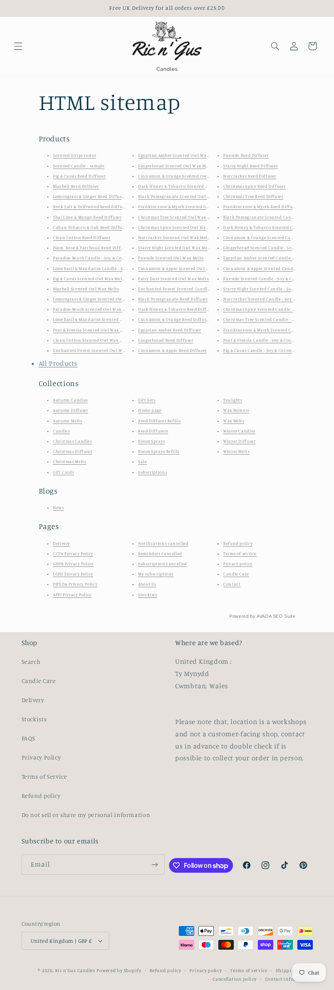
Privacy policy (238, 563)
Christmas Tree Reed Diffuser (253, 196)
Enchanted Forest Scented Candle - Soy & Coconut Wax (195, 288)
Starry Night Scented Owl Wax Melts (175, 247)
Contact (231, 584)
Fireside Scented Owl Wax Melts (171, 257)
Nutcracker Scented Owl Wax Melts (174, 237)
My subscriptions (156, 573)
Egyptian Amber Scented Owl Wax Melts (179, 155)
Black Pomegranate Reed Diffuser (173, 298)
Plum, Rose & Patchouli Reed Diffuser (91, 247)
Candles (61, 430)
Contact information (289, 979)
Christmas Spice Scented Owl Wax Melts (179, 227)
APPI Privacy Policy (72, 594)
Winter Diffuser (239, 441)
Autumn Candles (70, 399)
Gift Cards (63, 472)
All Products (58, 363)
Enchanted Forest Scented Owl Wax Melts (96, 350)
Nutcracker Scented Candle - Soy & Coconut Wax (274, 298)
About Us (147, 584)
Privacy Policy (41, 757)
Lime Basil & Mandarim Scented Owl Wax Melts (101, 319)
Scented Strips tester (74, 155)
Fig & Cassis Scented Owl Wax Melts (89, 278)
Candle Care (236, 573)
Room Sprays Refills (158, 451)
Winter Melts (236, 451)
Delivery (61, 543)
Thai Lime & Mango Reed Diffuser (87, 217)
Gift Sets (147, 399)
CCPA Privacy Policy (73, 553)
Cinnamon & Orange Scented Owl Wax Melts (184, 175)
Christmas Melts (69, 461)
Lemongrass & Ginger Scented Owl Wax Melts (99, 298)
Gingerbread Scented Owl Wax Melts (175, 165)
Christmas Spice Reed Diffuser (254, 186)
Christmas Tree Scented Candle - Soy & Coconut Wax (277, 319)
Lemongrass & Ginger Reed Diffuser (89, 196)
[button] (18, 46)
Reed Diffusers (153, 430)
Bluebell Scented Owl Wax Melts (86, 288)
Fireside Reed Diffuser (246, 155)
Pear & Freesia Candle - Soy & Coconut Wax (267, 340)
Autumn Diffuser (70, 410)
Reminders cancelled (160, 553)
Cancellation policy (235, 979)
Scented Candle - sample (79, 165)
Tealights (232, 399)
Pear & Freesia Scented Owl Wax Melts (92, 329)
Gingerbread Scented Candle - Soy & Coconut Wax (275, 247)
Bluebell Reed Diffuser (76, 186)
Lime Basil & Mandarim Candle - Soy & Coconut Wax (106, 268)
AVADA (264, 616)
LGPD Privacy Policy (73, 573)
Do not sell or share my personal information (86, 814)
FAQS (29, 738)
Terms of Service (44, 776)
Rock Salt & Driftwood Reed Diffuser (90, 206)
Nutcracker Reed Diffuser (249, 175)
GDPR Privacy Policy (73, 563)
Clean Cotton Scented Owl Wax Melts (91, 340)
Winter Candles (239, 430)
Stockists (147, 594)
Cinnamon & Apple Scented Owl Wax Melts (182, 268)
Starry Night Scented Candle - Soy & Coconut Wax (275, 288)
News (58, 507)
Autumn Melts (67, 420)
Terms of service (240, 553)
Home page (150, 410)
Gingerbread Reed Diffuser (165, 340)
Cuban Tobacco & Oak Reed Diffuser (90, 227)
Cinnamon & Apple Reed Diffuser (172, 350)
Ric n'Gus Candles (75, 970)
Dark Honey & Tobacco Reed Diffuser (176, 309)
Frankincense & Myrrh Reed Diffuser (261, 206)
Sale (142, 461)
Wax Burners (236, 410)
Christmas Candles (72, 441)
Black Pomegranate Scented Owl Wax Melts (183, 196)
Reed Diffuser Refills (159, 420)
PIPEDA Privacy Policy (75, 584)
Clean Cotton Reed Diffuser (81, 237)
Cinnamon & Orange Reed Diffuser (174, 319)
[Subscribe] (154, 864)
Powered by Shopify (119, 970)
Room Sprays (151, 441)
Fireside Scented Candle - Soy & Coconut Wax (270, 278)
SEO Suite (284, 616)
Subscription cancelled (162, 563)
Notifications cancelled (163, 543)
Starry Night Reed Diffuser (250, 165)
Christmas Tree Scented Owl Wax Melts (178, 217)
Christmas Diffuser (72, 451)
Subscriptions (152, 472)
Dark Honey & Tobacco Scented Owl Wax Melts (186, 186)
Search (31, 661)
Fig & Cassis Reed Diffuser (79, 175)
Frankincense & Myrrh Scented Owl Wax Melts (185, 206)
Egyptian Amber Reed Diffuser (169, 329)
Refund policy (238, 543)
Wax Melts (233, 420)
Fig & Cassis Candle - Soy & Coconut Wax (265, 350)
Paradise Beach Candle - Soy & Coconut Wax (98, 257)
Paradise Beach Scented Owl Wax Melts (93, 309)
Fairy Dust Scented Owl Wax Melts (173, 278)
